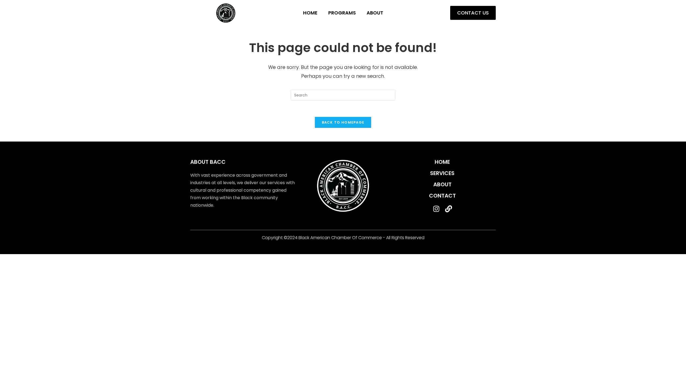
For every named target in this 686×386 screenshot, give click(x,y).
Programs (342, 12)
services (442, 173)
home (442, 162)
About (375, 12)
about (442, 184)
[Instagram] (436, 208)
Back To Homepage (343, 122)
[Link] (448, 208)
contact (442, 195)
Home (310, 12)
